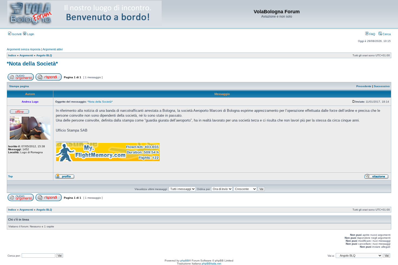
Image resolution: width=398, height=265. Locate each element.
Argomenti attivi (53, 49)
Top (10, 176)
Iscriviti (16, 34)
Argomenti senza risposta (23, 49)
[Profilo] (64, 177)
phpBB (184, 260)
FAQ (371, 34)
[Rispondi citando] (376, 177)
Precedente (363, 86)
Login (30, 34)
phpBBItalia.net (211, 263)
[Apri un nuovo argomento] (21, 79)
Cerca (386, 34)
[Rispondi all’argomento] (48, 79)
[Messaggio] (353, 101)
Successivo (382, 86)
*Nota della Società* (32, 64)
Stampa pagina (19, 86)
